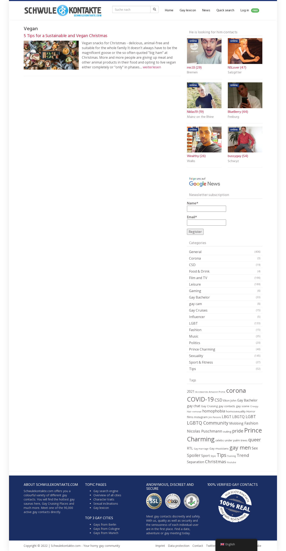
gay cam (195, 303)
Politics (194, 342)
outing (227, 431)
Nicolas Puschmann (204, 431)
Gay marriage (201, 448)
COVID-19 (200, 399)
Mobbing (236, 423)
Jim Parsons (215, 417)
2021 (191, 391)
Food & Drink (199, 271)
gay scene (242, 406)
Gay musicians (219, 448)
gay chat (193, 406)
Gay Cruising (209, 406)
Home (169, 10)
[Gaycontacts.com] (63, 10)
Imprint (160, 546)
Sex (255, 448)
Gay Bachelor (199, 297)
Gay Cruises (198, 310)
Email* (192, 217)
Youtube (231, 462)
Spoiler (193, 455)
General (195, 252)
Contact (197, 546)
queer (254, 440)
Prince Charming (202, 349)
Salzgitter (235, 73)
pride (237, 431)
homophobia (213, 410)
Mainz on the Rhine (200, 117)
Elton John (229, 400)
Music (193, 336)
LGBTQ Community (207, 423)
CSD (192, 265)
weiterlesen (152, 67)
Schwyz (233, 161)
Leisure (195, 284)
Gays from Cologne (106, 529)
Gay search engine (105, 491)
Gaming (195, 290)
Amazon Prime (217, 391)
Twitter (211, 546)
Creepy (254, 406)
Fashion (195, 329)
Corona (195, 258)
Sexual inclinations (105, 504)
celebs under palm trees (231, 440)
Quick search (225, 10)
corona (236, 390)
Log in (249, 10)
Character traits (103, 499)
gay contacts (227, 406)
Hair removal (194, 411)
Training (231, 456)
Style (213, 456)
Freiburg (233, 117)
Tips (192, 368)
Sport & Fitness (201, 362)
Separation (195, 462)
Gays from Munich (105, 533)
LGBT (193, 323)
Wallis (191, 161)
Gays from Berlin (104, 524)
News (206, 10)
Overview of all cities (107, 495)
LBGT (226, 416)
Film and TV (198, 278)
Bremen (192, 73)
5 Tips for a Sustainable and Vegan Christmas (65, 35)
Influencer (197, 316)
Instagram (201, 417)
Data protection (178, 546)
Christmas (215, 461)
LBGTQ (238, 416)
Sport (205, 455)
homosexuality (236, 411)
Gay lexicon (188, 10)
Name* (192, 203)
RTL (190, 448)
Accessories (201, 391)
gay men (240, 447)
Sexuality (196, 355)
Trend (243, 455)
